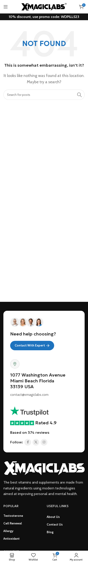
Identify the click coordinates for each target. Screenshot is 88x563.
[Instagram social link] (44, 442)
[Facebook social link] (27, 442)
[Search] (79, 95)
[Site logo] (44, 6)
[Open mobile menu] (5, 6)
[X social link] (35, 442)
